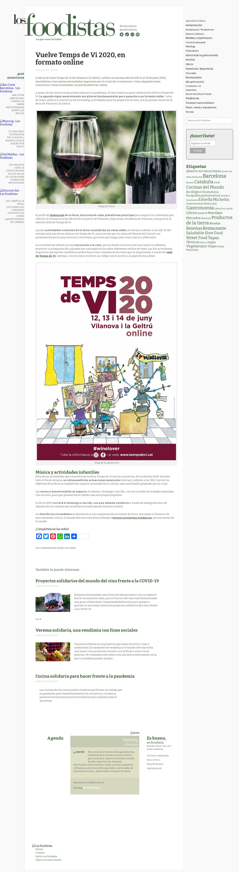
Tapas (213, 237)
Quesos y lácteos (195, 34)
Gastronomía (200, 208)
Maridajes (215, 213)
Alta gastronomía (195, 81)
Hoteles (190, 59)
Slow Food (214, 233)
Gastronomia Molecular (201, 203)
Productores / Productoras (200, 29)
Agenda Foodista (195, 20)
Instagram (57, 215)
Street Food (196, 237)
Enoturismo (210, 192)
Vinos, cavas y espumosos (201, 107)
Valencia (203, 242)
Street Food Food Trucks (199, 94)
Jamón (229, 208)
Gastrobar (191, 90)
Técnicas (192, 242)
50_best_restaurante (158, 755)
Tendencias (192, 98)
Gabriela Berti (154, 768)
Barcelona (214, 176)
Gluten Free (220, 208)
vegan (212, 242)
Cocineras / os (193, 86)
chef (217, 182)
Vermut (190, 112)
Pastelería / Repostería (199, 68)
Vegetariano (196, 246)
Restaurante (214, 228)
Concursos (192, 50)
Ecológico (194, 192)
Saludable (195, 233)
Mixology (190, 46)
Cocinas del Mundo (205, 187)
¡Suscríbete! (202, 135)
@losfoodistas (128, 29)
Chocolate (191, 73)
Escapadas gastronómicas (203, 195)
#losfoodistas (128, 26)
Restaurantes (194, 77)
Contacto (40, 852)
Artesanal (197, 177)
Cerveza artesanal (195, 42)
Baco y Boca (153, 759)
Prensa (39, 849)
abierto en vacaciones (203, 171)
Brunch (190, 182)
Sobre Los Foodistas (46, 856)
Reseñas (194, 228)
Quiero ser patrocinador (49, 860)
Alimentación (194, 25)
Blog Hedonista (155, 764)
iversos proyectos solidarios (132, 517)
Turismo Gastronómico (200, 102)
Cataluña (203, 182)
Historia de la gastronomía (202, 55)
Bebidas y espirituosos (199, 38)
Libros (189, 64)
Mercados (193, 218)
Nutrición (206, 218)
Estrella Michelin (213, 199)
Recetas (214, 223)
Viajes (212, 246)
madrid (202, 213)
